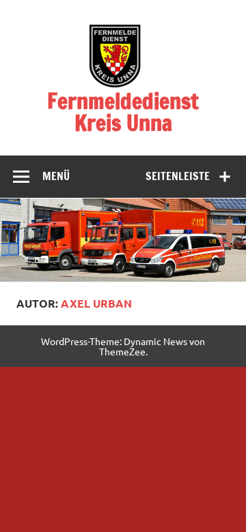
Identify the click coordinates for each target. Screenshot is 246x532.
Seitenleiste (178, 175)
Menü (56, 175)
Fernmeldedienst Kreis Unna (123, 111)
